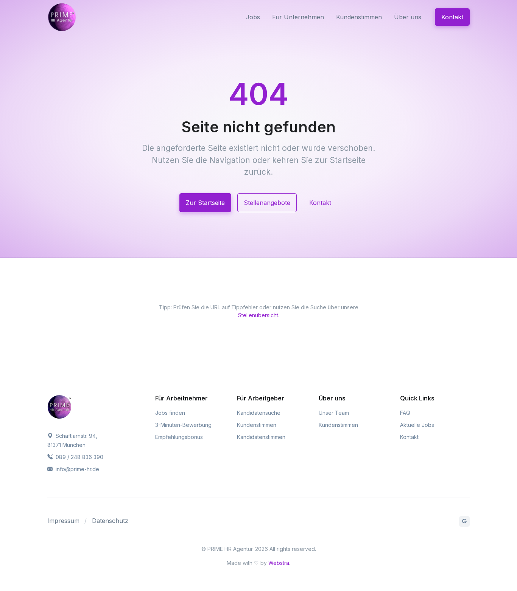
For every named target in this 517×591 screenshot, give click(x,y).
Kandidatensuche (258, 413)
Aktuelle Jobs (417, 425)
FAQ (405, 413)
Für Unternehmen (298, 17)
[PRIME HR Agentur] (79, 17)
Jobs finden (170, 413)
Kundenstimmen (359, 17)
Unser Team (334, 413)
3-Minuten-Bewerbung (183, 425)
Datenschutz (110, 520)
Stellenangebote (267, 202)
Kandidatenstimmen (261, 437)
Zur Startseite (205, 202)
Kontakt (452, 17)
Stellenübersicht (258, 315)
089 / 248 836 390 (78, 457)
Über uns (407, 17)
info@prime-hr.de (76, 469)
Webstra (278, 563)
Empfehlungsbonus (179, 437)
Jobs (253, 17)
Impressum (63, 520)
